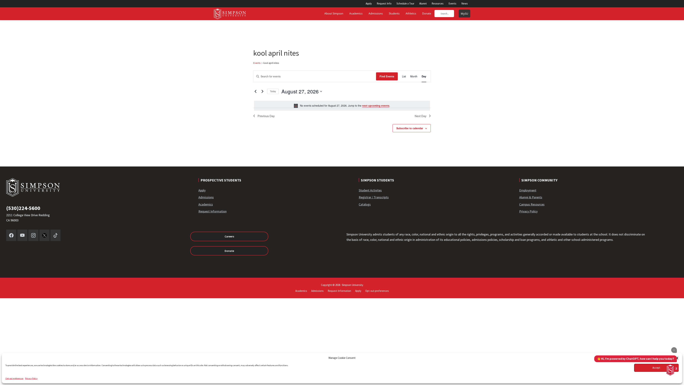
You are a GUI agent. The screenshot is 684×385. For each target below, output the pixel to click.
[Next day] (262, 91)
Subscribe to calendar (409, 128)
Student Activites (370, 190)
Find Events (387, 76)
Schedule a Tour (405, 3)
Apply (369, 3)
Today (273, 91)
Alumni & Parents (530, 197)
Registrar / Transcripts (374, 197)
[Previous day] (255, 91)
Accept (656, 367)
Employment (527, 190)
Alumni (423, 3)
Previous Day (266, 116)
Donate (229, 251)
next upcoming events (375, 105)
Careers (229, 236)
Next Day (420, 116)
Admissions (206, 197)
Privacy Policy (31, 378)
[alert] (342, 106)
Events (452, 3)
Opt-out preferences (14, 378)
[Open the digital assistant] (670, 370)
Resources (438, 3)
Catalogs (365, 204)
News (464, 3)
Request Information (212, 211)
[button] (677, 358)
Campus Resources (532, 204)
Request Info (384, 3)
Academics (205, 204)
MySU (464, 13)
